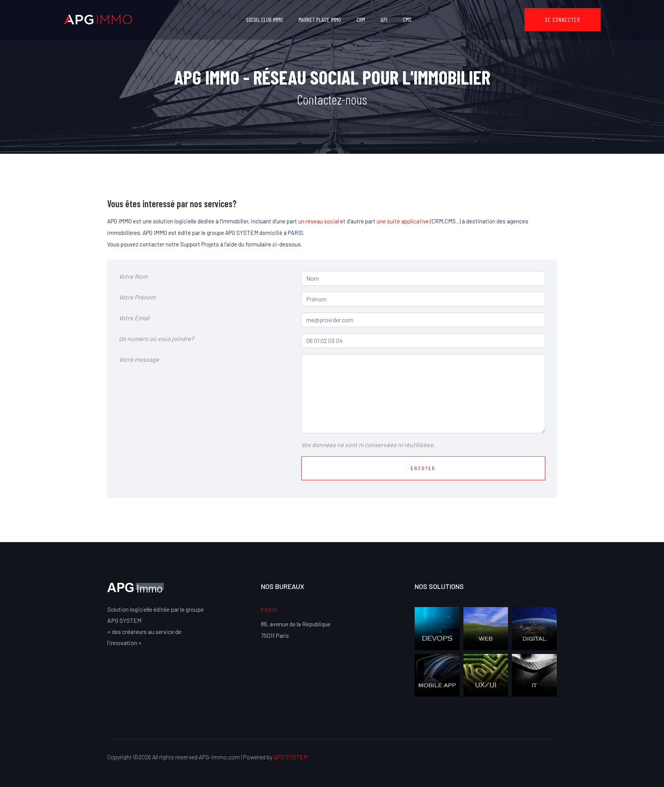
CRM (361, 19)
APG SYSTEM (291, 756)
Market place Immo (320, 19)
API (384, 19)
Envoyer (423, 468)
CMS (407, 19)
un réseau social (318, 221)
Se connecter (562, 19)
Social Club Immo (264, 19)
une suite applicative (403, 221)
